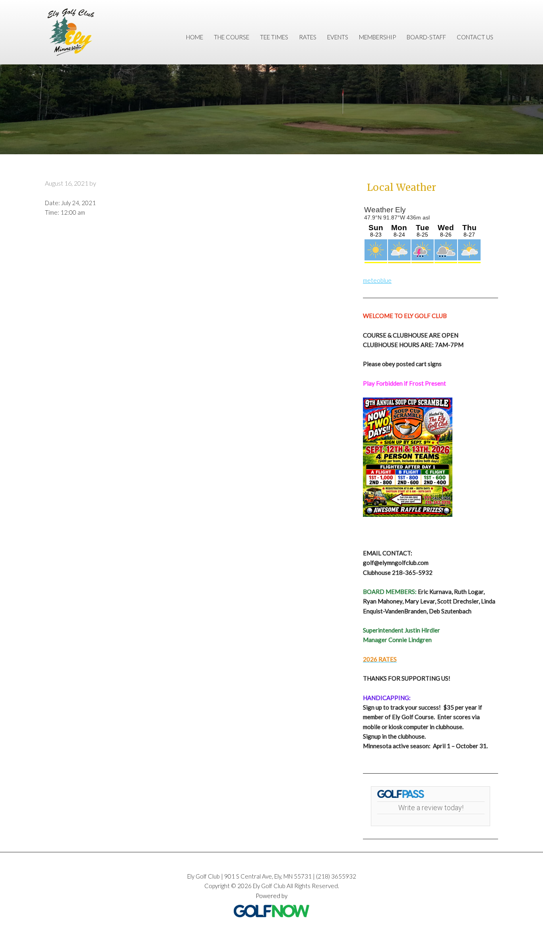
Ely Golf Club (79, 32)
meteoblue (377, 280)
